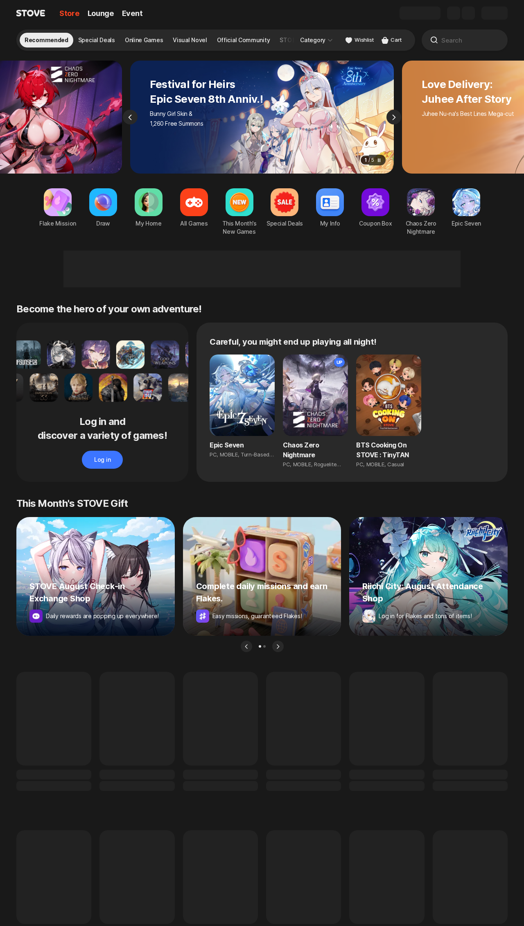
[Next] (393, 117)
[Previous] (130, 117)
